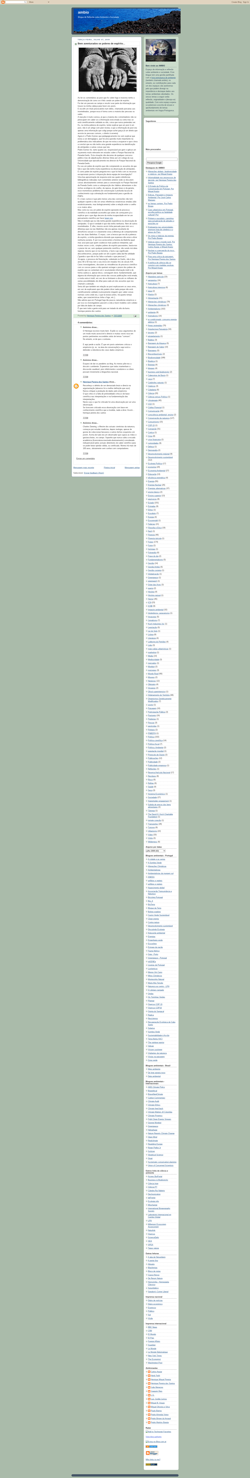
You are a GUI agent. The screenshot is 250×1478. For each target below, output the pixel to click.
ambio (83, 12)
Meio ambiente (154, 1069)
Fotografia (152, 553)
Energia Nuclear (154, 485)
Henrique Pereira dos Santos (96, 382)
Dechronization (154, 1194)
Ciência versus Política (157, 397)
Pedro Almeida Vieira (159, 1415)
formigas (151, 549)
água (150, 291)
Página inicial (109, 468)
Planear (151, 1001)
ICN (149, 602)
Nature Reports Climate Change (161, 1133)
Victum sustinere (155, 1050)
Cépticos (151, 386)
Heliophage (152, 1130)
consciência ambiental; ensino (160, 415)
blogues (151, 368)
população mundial (156, 751)
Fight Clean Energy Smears (159, 1119)
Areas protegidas (155, 326)
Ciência (151, 393)
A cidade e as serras (156, 859)
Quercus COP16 (155, 1008)
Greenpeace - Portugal (157, 958)
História (151, 592)
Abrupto (151, 1264)
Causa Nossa (153, 1275)
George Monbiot (154, 1123)
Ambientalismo (154, 309)
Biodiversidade (154, 358)
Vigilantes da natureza (157, 1053)
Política (151, 737)
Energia (151, 481)
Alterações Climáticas (157, 866)
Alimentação (153, 298)
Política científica (155, 741)
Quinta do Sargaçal (156, 1011)
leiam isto (109, 218)
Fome (150, 546)
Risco (150, 780)
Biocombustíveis (155, 354)
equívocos (152, 499)
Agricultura (152, 284)
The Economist (154, 1359)
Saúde (150, 787)
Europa (151, 517)
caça (150, 379)
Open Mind (152, 1137)
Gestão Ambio (154, 567)
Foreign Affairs (154, 1341)
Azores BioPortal (155, 1177)
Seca (150, 790)
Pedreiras (152, 719)
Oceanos (152, 688)
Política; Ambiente (155, 748)
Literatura (152, 638)
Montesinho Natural (156, 979)
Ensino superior (154, 496)
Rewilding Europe (155, 1144)
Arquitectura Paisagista (158, 329)
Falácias (151, 524)
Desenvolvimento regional (159, 454)
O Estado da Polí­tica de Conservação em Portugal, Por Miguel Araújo (161, 188)
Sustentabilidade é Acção (158, 1035)
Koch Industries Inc (156, 624)
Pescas (151, 723)
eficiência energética (156, 478)
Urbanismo (152, 831)
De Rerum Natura (155, 1278)
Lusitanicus (153, 969)
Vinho (150, 838)
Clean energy (153, 919)
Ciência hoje (153, 1184)
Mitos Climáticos (155, 976)
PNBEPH (152, 733)
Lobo (150, 645)
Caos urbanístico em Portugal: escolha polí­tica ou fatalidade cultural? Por (160, 212)
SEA (150, 1241)
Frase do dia (153, 556)
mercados (152, 663)
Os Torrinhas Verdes (156, 997)
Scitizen (151, 1151)
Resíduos (152, 776)
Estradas (152, 506)
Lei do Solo (152, 631)
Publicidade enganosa (157, 766)
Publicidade (153, 762)
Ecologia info (153, 1201)
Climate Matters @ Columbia (160, 1112)
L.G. (153, 1395)
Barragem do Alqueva (157, 343)
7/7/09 (85, 355)
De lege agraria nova (156, 1073)
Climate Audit (153, 1101)
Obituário (152, 684)
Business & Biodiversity (158, 1180)
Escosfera (152, 944)
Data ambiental (154, 1076)
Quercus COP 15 (155, 1004)
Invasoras (152, 617)
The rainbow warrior (156, 1043)
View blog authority (154, 1437)
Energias (151, 937)
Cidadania (152, 390)
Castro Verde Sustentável (158, 915)
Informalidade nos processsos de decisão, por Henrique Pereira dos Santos (162, 180)
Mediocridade (153, 660)
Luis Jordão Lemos (159, 1399)
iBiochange (152, 1205)
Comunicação (153, 411)
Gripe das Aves (154, 585)
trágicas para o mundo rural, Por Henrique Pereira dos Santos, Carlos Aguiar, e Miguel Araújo (161, 244)
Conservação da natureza (158, 418)
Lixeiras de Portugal (156, 965)
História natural (154, 595)
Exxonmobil (153, 521)
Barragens (152, 351)
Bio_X (150, 901)
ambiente (152, 312)
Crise (150, 436)
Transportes (153, 824)
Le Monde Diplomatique (158, 1352)
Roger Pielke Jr (154, 1148)
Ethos (150, 510)
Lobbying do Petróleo (157, 642)
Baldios (151, 340)
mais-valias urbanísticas (158, 649)
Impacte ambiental (155, 610)
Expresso (152, 1308)
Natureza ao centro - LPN (158, 986)
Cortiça (151, 433)
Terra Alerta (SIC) (155, 1039)
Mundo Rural (153, 674)
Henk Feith (155, 1376)
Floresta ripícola (154, 538)
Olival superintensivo (157, 692)
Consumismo (153, 422)
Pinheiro (151, 730)
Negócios (152, 681)
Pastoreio (152, 716)
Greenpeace (153, 578)
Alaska (151, 295)
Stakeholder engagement (158, 801)
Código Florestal (155, 408)
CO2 (150, 404)
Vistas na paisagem (156, 1057)
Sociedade (152, 797)
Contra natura (153, 922)
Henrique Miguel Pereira (161, 1380)
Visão (150, 1318)
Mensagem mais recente (83, 468)
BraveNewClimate (155, 1094)
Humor (151, 599)
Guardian (152, 1345)
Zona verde (152, 1060)
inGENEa (152, 962)
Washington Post (155, 1363)
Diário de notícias (155, 1301)
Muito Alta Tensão (155, 983)
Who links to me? (153, 1460)
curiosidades (153, 443)
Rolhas (151, 783)
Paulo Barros (156, 1411)
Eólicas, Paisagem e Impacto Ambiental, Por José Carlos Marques (160, 197)
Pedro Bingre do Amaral (161, 1419)
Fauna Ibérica (153, 951)
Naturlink (151, 1230)
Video (150, 835)
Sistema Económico (156, 794)
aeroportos (152, 280)
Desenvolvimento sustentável (160, 457)
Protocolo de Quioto (156, 755)
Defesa (151, 447)
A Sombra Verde (155, 863)
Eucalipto (152, 513)
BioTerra (151, 905)
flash (150, 531)
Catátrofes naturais (156, 383)
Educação (152, 474)
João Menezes (157, 1387)
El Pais (151, 1338)
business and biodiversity (158, 372)
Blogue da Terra (154, 908)
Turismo (151, 828)
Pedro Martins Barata (160, 1422)
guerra (150, 588)
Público (151, 1311)
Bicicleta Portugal (155, 897)
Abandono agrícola (156, 277)
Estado (151, 503)
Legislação (152, 627)
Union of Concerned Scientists (160, 1166)
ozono (150, 705)
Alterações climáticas (157, 305)
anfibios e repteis (155, 881)
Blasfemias (152, 1268)
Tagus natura (153, 1248)
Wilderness (152, 842)
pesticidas (152, 726)
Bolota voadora (154, 912)
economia (152, 467)
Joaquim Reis (156, 1391)
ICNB (150, 606)
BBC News (152, 1327)
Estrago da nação (155, 947)
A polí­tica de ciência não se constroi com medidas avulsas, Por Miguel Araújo (161, 265)
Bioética (151, 361)
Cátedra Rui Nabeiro (156, 1191)
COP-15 (151, 425)
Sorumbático (153, 1288)
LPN (150, 1221)
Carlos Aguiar (156, 1372)
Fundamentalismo (155, 560)
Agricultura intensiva (156, 287)
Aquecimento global (156, 888)
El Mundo (152, 1334)
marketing (152, 652)
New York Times (155, 1356)
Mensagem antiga (132, 468)
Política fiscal (153, 744)
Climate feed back (155, 1109)
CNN (150, 1331)
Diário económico (155, 1304)
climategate (153, 400)
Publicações (153, 758)
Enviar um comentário (85, 459)
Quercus (151, 1234)
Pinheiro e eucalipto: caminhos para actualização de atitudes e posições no (161, 221)
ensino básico (154, 492)
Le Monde (152, 1349)
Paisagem (152, 708)
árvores (151, 333)
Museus (151, 677)
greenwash (152, 581)
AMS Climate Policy (156, 1087)
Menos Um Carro (155, 972)
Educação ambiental (156, 933)
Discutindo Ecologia (156, 930)
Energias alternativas (157, 488)
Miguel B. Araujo (158, 1403)
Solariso (151, 1028)
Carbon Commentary (156, 1098)
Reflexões (152, 769)
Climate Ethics (154, 1105)
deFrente (151, 1198)
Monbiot (151, 667)
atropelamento (154, 336)
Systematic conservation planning (162, 1162)
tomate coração (154, 820)
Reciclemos (153, 1019)
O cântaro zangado (156, 990)
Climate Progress (155, 1116)
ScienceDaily (153, 1238)
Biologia (151, 365)
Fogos (150, 542)
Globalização (153, 574)
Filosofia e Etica (155, 528)
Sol (149, 1315)
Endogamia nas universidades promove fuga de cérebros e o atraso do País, (160, 229)
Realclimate (153, 1141)
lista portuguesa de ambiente (163, 78)
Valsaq (151, 1046)
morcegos (152, 670)
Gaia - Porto (153, 954)
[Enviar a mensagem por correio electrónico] (134, 316)
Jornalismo (152, 620)
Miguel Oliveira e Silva (160, 1407)
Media (150, 656)
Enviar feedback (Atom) (94, 473)
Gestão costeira (154, 570)
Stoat (150, 1158)
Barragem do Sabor (156, 347)
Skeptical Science (155, 1155)
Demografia (153, 450)
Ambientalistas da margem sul (160, 873)
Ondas (151, 994)
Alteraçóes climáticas (157, 302)
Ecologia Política (155, 464)
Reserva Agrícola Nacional (159, 773)
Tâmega (151, 811)
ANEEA (151, 877)
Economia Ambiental (156, 471)
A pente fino (153, 1261)
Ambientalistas (154, 870)
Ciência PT (152, 1187)
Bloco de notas (154, 1271)
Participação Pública (156, 712)
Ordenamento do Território (159, 695)
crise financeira (154, 440)
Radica (151, 1015)
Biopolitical (152, 1091)
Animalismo (153, 316)
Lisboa (151, 635)
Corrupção (152, 429)
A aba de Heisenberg (156, 1257)
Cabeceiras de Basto (157, 375)
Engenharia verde (155, 940)
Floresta (151, 535)
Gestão (151, 563)
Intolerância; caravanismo (159, 613)
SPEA (150, 1245)
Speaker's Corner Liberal (158, 1292)
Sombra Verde (154, 1032)
